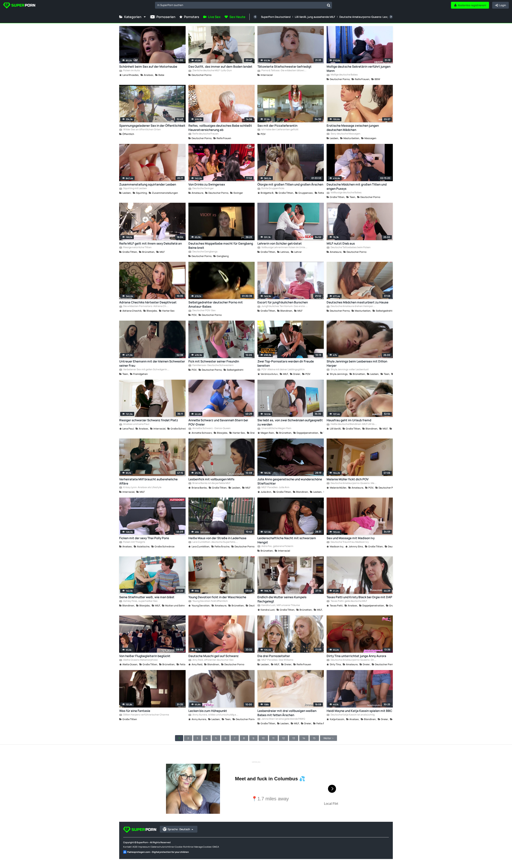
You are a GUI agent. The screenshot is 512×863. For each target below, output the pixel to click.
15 (314, 738)
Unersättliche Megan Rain (276, 428)
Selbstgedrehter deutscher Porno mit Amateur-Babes (215, 304)
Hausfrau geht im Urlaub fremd (349, 420)
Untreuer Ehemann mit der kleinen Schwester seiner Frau (152, 363)
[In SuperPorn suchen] (328, 5)
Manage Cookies (202, 846)
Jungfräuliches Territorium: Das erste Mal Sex (284, 306)
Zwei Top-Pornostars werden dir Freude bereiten (285, 363)
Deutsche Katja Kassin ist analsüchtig (352, 714)
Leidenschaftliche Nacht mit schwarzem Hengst (286, 540)
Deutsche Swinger (203, 188)
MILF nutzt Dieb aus (341, 243)
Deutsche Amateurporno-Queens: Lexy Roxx (367, 17)
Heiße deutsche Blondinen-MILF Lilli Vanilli (353, 424)
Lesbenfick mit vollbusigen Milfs (211, 479)
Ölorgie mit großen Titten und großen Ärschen (290, 184)
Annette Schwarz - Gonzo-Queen (211, 428)
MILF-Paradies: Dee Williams (277, 660)
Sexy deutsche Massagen (345, 133)
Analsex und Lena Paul (136, 424)
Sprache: (179, 829)
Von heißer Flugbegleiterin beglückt (144, 656)
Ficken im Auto (131, 70)
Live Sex (214, 17)
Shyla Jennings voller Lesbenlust (349, 369)
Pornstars (191, 17)
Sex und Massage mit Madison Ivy (351, 538)
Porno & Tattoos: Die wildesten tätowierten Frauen (284, 70)
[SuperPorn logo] (19, 6)
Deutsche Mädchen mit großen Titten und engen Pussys (357, 186)
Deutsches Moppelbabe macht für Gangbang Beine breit (220, 245)
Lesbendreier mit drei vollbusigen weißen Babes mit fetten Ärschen (286, 713)
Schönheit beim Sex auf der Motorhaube (148, 66)
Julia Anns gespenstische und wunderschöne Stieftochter (289, 481)
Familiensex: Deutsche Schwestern (213, 365)
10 (263, 738)
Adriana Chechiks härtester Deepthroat (148, 302)
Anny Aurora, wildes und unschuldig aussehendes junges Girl (215, 714)
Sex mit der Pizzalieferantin (277, 125)
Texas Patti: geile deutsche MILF (348, 601)
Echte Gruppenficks (272, 188)
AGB (135, 846)
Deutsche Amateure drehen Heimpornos (353, 306)
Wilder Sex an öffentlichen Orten (142, 129)
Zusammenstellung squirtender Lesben (147, 184)
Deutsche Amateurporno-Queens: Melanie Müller (353, 483)
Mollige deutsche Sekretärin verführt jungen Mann (358, 68)
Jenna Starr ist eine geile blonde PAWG (283, 719)
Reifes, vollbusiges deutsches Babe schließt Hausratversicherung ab (220, 127)
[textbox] (240, 5)
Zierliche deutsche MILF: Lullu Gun (212, 70)
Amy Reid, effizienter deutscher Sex (213, 660)
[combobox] (243, 5)
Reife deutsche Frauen (205, 133)
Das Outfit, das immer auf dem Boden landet (220, 66)
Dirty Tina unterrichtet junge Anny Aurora (356, 656)
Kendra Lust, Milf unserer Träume (280, 605)
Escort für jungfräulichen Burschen (282, 302)
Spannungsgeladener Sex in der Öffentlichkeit (152, 125)
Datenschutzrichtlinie (162, 846)
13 (293, 738)
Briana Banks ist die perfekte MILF (211, 483)
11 (273, 738)
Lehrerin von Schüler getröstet (279, 243)
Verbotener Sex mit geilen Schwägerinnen (146, 369)
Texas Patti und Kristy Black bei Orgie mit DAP (359, 597)
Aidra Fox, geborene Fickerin (277, 546)
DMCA (216, 846)
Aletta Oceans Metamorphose (140, 660)
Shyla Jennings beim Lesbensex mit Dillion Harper (357, 363)
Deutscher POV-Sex (204, 310)
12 (283, 738)
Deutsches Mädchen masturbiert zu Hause (357, 302)
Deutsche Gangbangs (205, 251)
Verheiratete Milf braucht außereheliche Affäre (148, 481)
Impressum (144, 846)
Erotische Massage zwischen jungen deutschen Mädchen (353, 127)
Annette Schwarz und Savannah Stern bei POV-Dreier (218, 422)
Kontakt (127, 846)
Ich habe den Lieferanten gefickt (279, 129)
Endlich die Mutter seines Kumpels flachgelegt (281, 599)
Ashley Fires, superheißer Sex (140, 601)
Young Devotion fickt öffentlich (210, 601)
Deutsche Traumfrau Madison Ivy (349, 542)
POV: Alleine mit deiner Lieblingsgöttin (283, 369)
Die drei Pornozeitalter (273, 656)
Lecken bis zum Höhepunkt (207, 711)
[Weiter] (391, 17)
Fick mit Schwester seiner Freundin (213, 361)
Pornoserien (165, 17)
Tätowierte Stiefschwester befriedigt (284, 66)
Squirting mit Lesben (135, 188)
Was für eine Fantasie (134, 711)
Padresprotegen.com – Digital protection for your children (158, 851)
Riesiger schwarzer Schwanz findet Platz (148, 420)
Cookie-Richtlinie (184, 846)
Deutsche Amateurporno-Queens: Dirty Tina (353, 660)
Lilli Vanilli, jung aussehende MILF (315, 17)
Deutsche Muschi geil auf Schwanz (213, 656)
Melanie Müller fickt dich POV (348, 479)
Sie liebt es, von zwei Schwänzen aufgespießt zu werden (290, 422)
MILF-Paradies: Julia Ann (275, 487)
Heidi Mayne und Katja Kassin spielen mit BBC (359, 711)
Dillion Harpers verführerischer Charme (146, 714)
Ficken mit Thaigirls (134, 542)
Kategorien (132, 17)
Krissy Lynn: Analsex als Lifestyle (142, 487)
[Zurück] (255, 17)
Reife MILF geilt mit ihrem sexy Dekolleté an (150, 243)
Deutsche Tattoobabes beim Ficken (350, 247)
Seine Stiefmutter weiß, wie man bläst (146, 597)
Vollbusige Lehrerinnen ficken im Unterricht (284, 247)
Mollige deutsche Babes (344, 74)
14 (304, 738)
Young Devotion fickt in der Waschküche (217, 597)
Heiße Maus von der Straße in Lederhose (217, 538)
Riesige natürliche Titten (137, 247)
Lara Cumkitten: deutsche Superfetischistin (215, 542)
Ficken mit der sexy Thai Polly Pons (144, 538)
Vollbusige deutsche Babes (346, 192)
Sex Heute (237, 17)
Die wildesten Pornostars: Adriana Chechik (146, 306)
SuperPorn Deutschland (276, 17)
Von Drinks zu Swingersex (206, 184)
